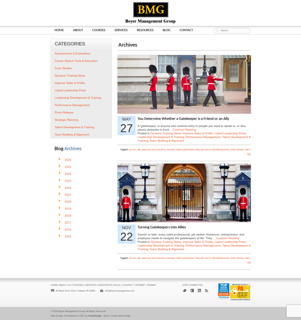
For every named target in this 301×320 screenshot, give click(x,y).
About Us (65, 285)
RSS (206, 290)
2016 (68, 229)
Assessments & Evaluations (72, 53)
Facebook (192, 290)
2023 (68, 180)
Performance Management (203, 137)
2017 (68, 222)
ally (138, 149)
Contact (186, 30)
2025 (68, 166)
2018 (68, 215)
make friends (237, 149)
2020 (68, 201)
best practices (159, 149)
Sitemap (140, 285)
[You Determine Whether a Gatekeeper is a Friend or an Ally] (184, 112)
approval (146, 149)
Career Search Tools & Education (76, 60)
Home (59, 30)
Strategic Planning (66, 119)
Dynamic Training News (165, 133)
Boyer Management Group (72, 311)
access (132, 149)
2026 (68, 160)
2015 (68, 236)
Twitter (184, 290)
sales (247, 149)
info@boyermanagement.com (119, 290)
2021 (68, 194)
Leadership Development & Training (161, 137)
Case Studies (63, 68)
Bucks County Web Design (117, 315)
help (197, 149)
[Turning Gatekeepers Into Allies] (184, 221)
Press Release (64, 112)
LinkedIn (199, 290)
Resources (145, 30)
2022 (68, 187)
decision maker (174, 149)
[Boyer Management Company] (150, 23)
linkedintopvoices (220, 149)
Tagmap (151, 285)
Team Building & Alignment (167, 140)
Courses (98, 30)
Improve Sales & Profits (198, 133)
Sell (249, 154)
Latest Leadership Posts (230, 133)
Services (121, 30)
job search (206, 149)
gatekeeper (188, 149)
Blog (166, 30)
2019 (68, 208)
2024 (68, 173)
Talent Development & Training (74, 127)
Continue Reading (184, 129)
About (78, 30)
